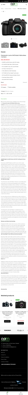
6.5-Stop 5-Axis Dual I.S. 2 (7, 68)
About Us (3, 352)
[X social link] (20, 1)
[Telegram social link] (26, 1)
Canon (7, 318)
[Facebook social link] (19, 1)
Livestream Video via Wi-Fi (7, 77)
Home (2, 8)
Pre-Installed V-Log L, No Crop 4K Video (10, 66)
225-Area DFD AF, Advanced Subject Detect (11, 75)
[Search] (26, 4)
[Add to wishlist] (11, 300)
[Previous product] (2, 11)
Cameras (14, 8)
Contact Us (3, 354)
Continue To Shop (4, 361)
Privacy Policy (4, 359)
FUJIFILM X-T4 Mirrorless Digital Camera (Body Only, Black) (20, 313)
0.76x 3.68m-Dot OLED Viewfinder (9, 70)
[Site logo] (14, 4)
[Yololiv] (20, 330)
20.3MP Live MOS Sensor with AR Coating (10, 62)
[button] (2, 27)
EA (1, 101)
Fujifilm (20, 317)
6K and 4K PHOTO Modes (7, 79)
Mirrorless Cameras (22, 8)
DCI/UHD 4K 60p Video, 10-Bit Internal (10, 64)
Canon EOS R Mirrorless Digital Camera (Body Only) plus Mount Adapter (7, 313)
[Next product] (5, 11)
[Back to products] (3, 11)
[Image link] (5, 339)
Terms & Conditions (5, 357)
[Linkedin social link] (24, 1)
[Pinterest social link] (22, 1)
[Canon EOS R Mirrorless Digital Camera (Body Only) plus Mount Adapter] (7, 304)
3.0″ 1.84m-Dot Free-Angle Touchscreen (10, 73)
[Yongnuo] (7, 330)
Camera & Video (8, 8)
